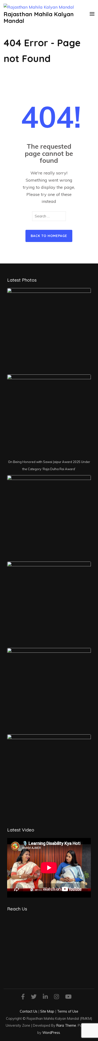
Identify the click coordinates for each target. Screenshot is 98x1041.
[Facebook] (23, 997)
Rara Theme (66, 1025)
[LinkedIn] (45, 997)
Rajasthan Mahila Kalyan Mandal (39, 17)
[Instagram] (56, 997)
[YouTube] (68, 997)
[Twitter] (34, 997)
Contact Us (28, 1011)
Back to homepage (49, 236)
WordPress (51, 1032)
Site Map (47, 1011)
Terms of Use (67, 1011)
